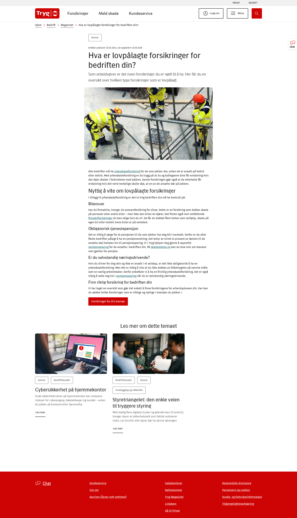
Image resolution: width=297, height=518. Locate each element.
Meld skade (109, 13)
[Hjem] (47, 13)
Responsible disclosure (236, 483)
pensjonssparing (98, 247)
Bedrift (253, 2)
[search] (257, 13)
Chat (47, 483)
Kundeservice (140, 13)
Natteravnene (173, 490)
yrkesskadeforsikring (127, 171)
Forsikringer (77, 13)
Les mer (40, 412)
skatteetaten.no (160, 247)
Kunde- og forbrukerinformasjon (242, 497)
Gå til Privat (172, 510)
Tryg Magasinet (174, 497)
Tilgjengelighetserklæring (238, 503)
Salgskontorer (173, 483)
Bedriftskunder (62, 380)
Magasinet (67, 25)
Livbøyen (170, 503)
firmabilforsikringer (100, 218)
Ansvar (95, 37)
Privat (236, 2)
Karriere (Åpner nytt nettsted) (108, 497)
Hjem (38, 25)
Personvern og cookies (236, 490)
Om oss (94, 490)
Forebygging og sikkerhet (129, 390)
